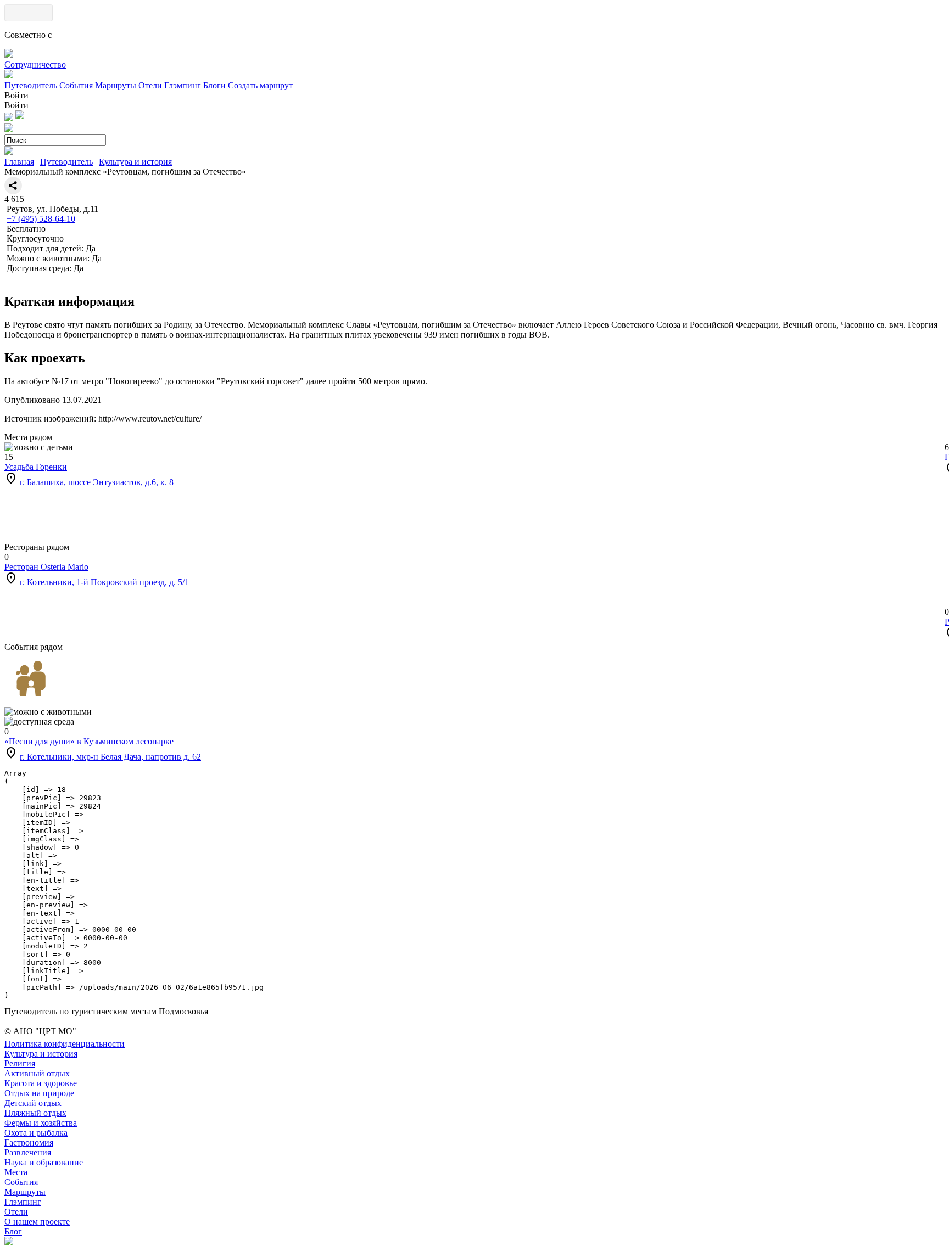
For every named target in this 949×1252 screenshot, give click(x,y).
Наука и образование (43, 1162)
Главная (19, 161)
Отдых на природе (39, 1093)
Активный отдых (37, 1073)
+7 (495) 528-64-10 (41, 218)
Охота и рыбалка (36, 1132)
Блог (13, 1231)
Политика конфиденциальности (64, 1043)
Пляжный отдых (35, 1113)
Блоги (214, 85)
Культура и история (135, 161)
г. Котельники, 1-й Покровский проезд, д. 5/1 (104, 582)
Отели (150, 85)
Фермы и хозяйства (40, 1122)
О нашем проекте (37, 1221)
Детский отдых (33, 1103)
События (76, 85)
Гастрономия (28, 1142)
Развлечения (27, 1152)
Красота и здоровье (40, 1083)
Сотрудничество (35, 64)
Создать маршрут (260, 85)
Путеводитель (30, 85)
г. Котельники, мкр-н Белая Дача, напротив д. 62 (110, 756)
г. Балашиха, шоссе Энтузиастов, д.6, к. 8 (97, 482)
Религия (19, 1063)
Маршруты (115, 85)
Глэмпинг (182, 85)
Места (15, 1172)
